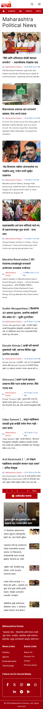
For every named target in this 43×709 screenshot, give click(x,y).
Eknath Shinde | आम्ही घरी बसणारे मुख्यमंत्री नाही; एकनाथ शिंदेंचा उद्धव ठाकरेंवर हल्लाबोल (20, 350)
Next (34, 491)
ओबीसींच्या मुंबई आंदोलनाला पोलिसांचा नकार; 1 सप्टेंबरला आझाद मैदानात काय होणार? (15, 606)
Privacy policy (30, 665)
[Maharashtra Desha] (6, 4)
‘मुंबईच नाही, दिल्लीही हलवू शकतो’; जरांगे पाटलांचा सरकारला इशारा (14, 570)
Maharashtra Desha (13, 67)
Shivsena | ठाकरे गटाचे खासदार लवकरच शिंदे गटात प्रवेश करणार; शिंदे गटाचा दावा (20, 384)
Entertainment (9, 661)
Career (27, 661)
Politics (6, 652)
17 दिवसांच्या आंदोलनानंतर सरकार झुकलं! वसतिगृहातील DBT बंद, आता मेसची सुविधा (15, 534)
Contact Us (29, 656)
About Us (28, 652)
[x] (14, 685)
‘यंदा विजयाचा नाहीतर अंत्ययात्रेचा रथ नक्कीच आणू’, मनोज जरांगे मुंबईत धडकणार (20, 171)
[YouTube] (28, 685)
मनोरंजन (29, 11)
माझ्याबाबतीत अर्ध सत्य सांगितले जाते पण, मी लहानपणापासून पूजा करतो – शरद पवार (21, 230)
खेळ (20, 11)
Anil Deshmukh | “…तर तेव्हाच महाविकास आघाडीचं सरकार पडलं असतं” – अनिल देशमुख (21, 463)
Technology (8, 665)
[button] (32, 4)
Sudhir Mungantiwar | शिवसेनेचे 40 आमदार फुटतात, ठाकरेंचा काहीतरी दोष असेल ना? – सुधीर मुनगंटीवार (20, 313)
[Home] (3, 11)
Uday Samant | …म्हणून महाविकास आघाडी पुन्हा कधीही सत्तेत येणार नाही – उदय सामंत (20, 424)
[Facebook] (7, 685)
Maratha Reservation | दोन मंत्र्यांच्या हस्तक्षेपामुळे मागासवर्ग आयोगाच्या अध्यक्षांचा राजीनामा (18, 264)
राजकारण (11, 11)
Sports (5, 657)
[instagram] (21, 685)
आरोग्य (38, 11)
